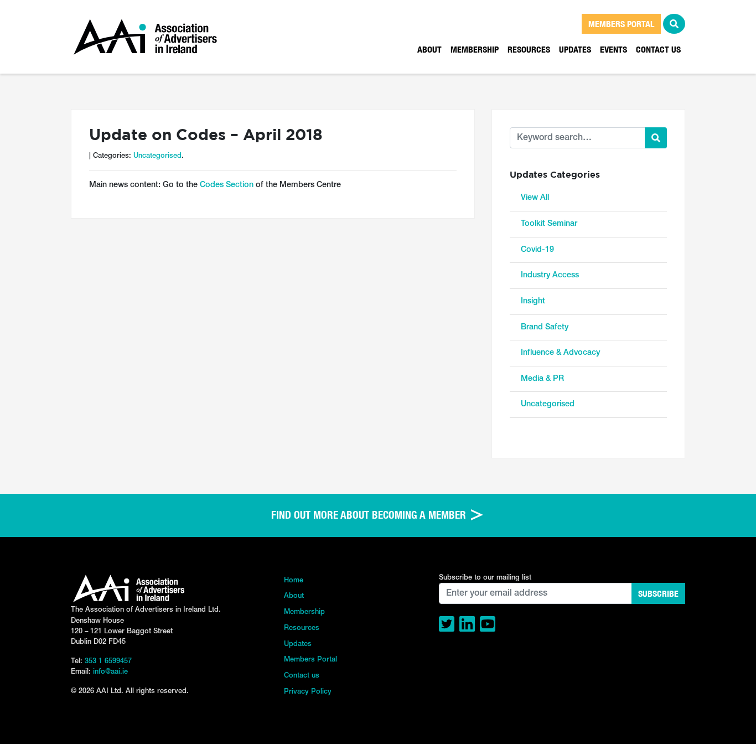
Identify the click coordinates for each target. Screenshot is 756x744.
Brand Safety (544, 327)
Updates (575, 49)
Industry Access (550, 275)
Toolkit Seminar (549, 224)
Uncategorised (157, 156)
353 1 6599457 (108, 661)
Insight (533, 301)
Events (613, 49)
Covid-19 (537, 250)
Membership (475, 49)
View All (535, 198)
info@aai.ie (110, 672)
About (429, 49)
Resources (529, 49)
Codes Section (226, 185)
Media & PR (542, 379)
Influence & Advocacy (560, 352)
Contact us (658, 49)
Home (293, 580)
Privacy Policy (308, 692)
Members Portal (310, 660)
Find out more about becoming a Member (370, 514)
